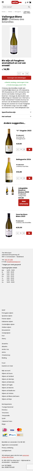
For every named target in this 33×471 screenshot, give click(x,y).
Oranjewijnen (6, 333)
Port (3, 336)
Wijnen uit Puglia (7, 385)
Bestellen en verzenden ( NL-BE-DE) (13, 442)
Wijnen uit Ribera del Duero (10, 396)
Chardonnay (6, 355)
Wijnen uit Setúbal (8, 376)
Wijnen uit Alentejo (8, 379)
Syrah (4, 418)
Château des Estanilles (23, 223)
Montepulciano (7, 404)
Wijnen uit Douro (7, 373)
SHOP (3, 310)
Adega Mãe (22, 196)
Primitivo (4, 410)
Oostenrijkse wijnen (8, 324)
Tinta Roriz (5, 413)
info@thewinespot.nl (13, 262)
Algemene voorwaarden (10, 445)
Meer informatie (24, 202)
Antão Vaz (5, 349)
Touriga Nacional (7, 407)
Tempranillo (6, 415)
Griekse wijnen (6, 327)
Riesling (4, 358)
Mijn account (6, 371)
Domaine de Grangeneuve (20, 138)
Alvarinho (5, 344)
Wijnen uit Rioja (7, 399)
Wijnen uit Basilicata (8, 390)
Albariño (4, 346)
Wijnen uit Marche (7, 388)
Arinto (4, 352)
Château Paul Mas (22, 166)
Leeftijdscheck (6, 451)
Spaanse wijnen (7, 316)
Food (3, 363)
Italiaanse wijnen (7, 321)
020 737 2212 (9, 260)
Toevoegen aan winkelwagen (16, 78)
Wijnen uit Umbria (7, 393)
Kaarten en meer (7, 366)
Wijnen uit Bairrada (8, 382)
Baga (3, 424)
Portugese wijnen (7, 313)
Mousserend (6, 330)
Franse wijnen (6, 319)
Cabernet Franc (7, 421)
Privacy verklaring (7, 448)
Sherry (4, 339)
